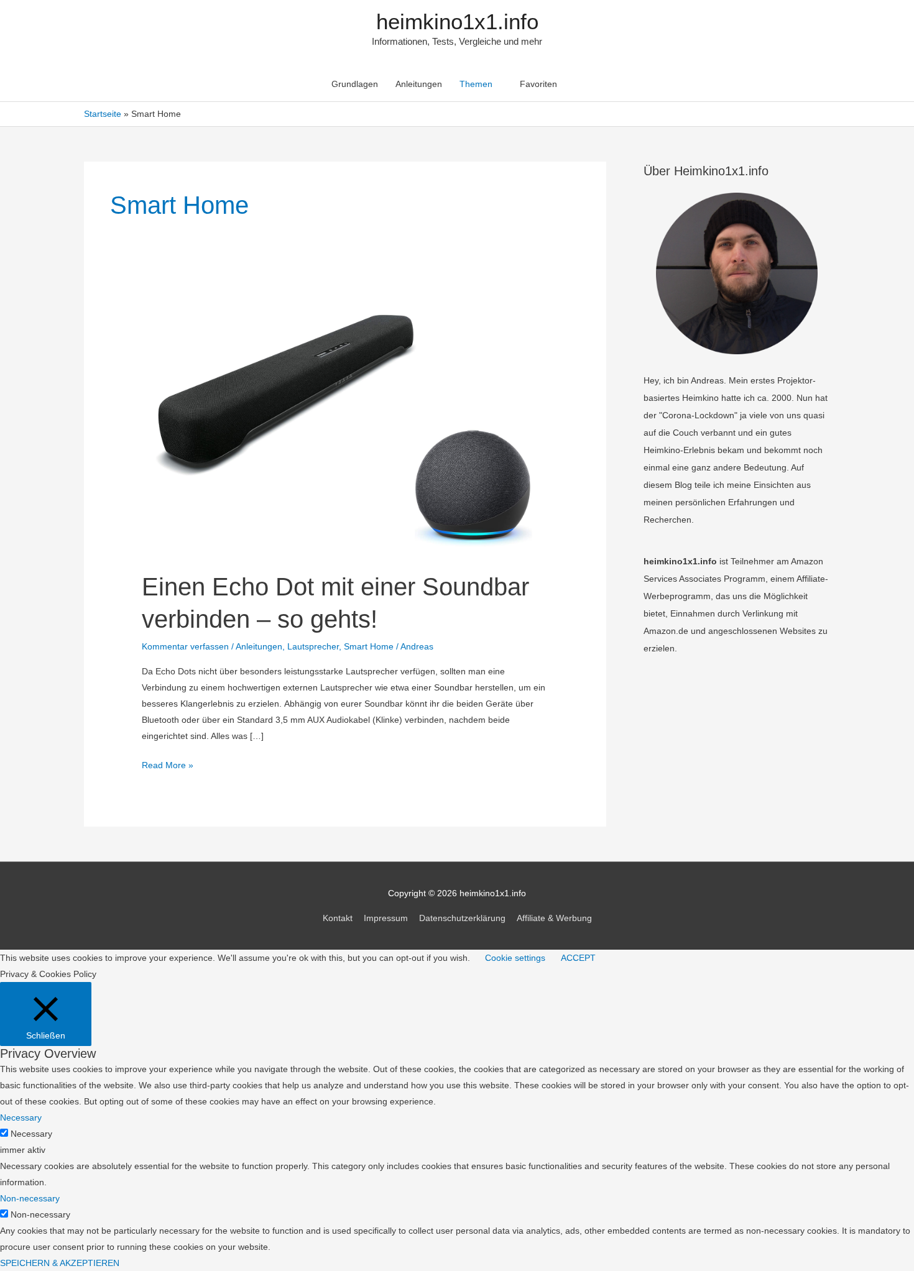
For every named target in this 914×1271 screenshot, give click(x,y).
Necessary (31, 1134)
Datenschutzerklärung (462, 918)
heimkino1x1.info (457, 21)
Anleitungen (418, 84)
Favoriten (538, 84)
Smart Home (369, 646)
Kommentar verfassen (185, 646)
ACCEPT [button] (578, 958)
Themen (475, 84)
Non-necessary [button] (30, 1198)
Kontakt (338, 918)
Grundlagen (354, 84)
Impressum (386, 918)
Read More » (167, 766)
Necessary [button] (21, 1117)
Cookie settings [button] (515, 958)
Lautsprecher (313, 646)
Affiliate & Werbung (554, 918)
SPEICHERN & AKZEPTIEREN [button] (59, 1263)
